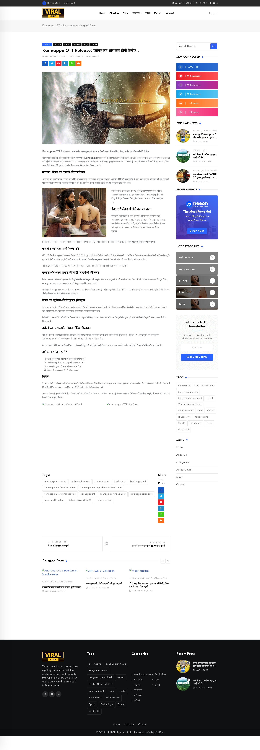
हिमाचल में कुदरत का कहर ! (58, 546)
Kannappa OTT (88, 494)
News (54, 582)
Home (102, 13)
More (157, 13)
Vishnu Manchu (103, 500)
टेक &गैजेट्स (160, 674)
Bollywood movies (80, 482)
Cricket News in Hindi (189, 404)
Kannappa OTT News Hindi (112, 494)
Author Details (184, 470)
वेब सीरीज (163, 578)
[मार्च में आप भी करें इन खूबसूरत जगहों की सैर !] (183, 156)
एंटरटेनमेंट (136, 13)
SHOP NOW (197, 231)
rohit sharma (201, 417)
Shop (179, 477)
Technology (195, 423)
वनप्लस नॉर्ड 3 (68, 3)
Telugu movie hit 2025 (80, 500)
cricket (209, 398)
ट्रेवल (205, 151)
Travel (197, 151)
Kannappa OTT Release (142, 494)
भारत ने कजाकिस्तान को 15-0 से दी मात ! (148, 546)
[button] (162, 561)
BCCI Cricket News (204, 386)
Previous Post (59, 542)
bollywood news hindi (190, 398)
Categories (182, 462)
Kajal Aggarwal (138, 482)
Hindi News (119, 482)
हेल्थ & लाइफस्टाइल (142, 674)
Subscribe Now (197, 357)
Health (210, 411)
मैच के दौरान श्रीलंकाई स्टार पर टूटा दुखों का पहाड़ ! (62, 587)
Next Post (156, 542)
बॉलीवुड (113, 578)
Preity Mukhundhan (54, 500)
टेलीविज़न (138, 695)
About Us (114, 13)
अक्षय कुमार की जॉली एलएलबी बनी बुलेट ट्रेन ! (104, 583)
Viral (126, 13)
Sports (62, 582)
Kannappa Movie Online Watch (59, 488)
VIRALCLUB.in (156, 732)
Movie (98, 578)
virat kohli (183, 429)
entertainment (102, 482)
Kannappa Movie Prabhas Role (60, 494)
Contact (170, 13)
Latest (46, 582)
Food (200, 411)
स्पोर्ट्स (147, 13)
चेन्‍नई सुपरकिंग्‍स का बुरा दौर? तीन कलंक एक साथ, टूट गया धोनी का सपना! (204, 137)
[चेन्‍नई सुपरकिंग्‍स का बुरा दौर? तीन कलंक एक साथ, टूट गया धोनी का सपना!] (183, 136)
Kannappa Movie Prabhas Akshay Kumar (101, 488)
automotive (184, 386)
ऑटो (157, 680)
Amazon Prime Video (55, 482)
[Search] (210, 13)
